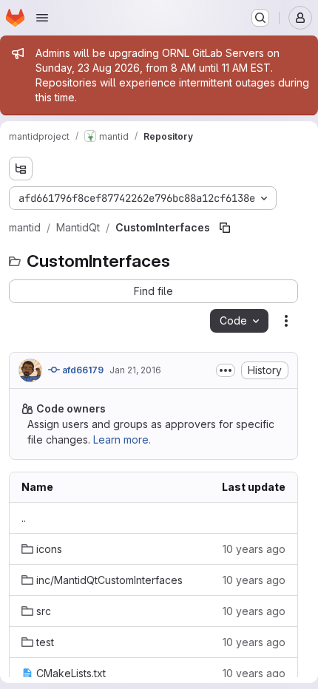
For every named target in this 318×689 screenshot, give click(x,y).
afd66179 (82, 370)
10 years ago (254, 549)
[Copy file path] (225, 228)
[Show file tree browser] (21, 168)
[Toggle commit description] (225, 370)
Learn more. (122, 439)
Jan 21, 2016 (135, 370)
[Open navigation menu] (42, 18)
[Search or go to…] (260, 18)
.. (23, 518)
